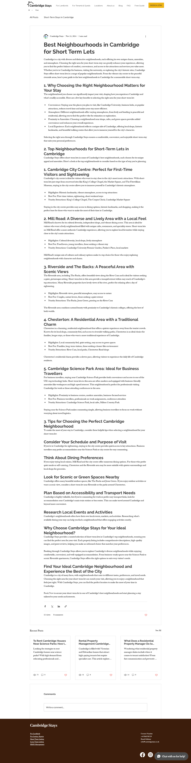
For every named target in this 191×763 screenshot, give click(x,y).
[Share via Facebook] (45, 606)
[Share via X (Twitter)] (52, 606)
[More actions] (145, 36)
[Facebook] (142, 754)
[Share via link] (65, 606)
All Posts (34, 17)
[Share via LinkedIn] (58, 606)
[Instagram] (150, 754)
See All (158, 630)
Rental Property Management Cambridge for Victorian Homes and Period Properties (94, 642)
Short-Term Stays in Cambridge (59, 17)
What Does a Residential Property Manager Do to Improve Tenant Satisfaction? (139, 642)
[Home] (29, 10)
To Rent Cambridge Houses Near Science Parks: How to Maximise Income (49, 642)
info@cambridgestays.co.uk (150, 742)
